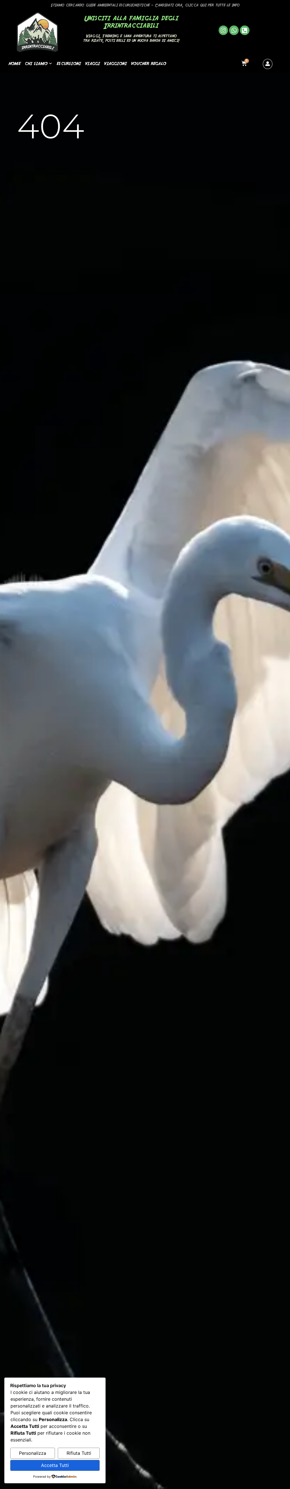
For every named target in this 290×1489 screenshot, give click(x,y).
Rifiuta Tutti (79, 1453)
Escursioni (69, 63)
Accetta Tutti (55, 1465)
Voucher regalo (148, 63)
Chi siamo (36, 63)
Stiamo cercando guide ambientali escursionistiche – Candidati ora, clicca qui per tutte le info (145, 5)
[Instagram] (223, 30)
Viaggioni (115, 63)
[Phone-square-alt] (245, 30)
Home (14, 63)
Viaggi (92, 63)
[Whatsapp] (234, 30)
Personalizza (32, 1453)
